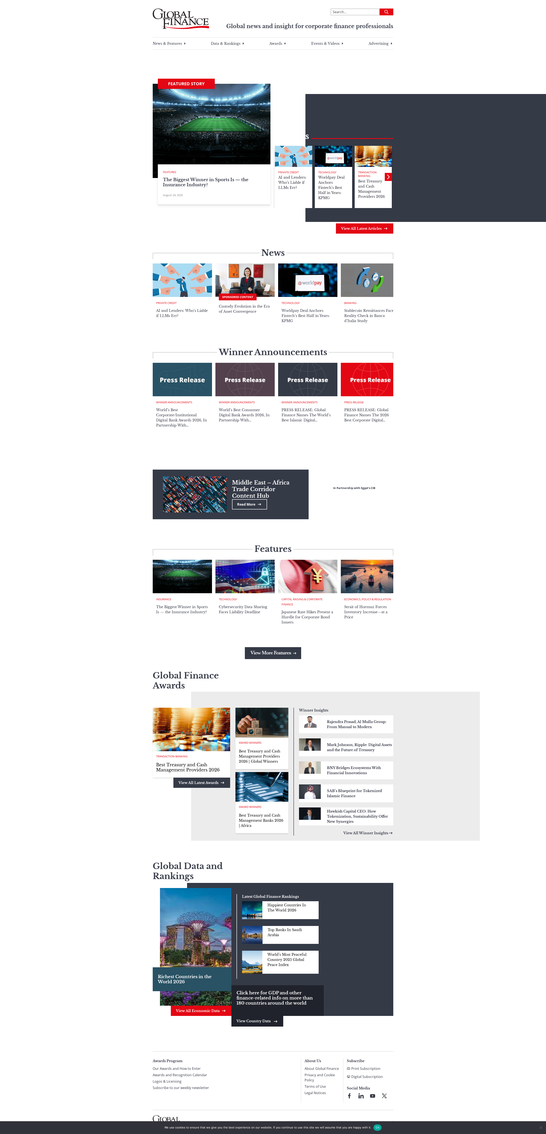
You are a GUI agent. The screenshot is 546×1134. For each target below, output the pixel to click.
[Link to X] (384, 1095)
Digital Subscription (367, 1076)
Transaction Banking (367, 174)
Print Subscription (365, 1068)
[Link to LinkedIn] (361, 1095)
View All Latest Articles (361, 228)
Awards (275, 43)
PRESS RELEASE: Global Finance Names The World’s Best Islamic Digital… (306, 415)
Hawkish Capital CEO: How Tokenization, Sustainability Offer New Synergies (357, 816)
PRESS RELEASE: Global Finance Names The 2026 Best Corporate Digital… (366, 415)
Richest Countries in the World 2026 (185, 979)
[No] (541, 1127)
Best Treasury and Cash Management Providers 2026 (188, 767)
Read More (246, 504)
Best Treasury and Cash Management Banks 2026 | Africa (261, 820)
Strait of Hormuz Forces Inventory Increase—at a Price (366, 612)
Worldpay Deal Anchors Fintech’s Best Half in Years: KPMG (306, 315)
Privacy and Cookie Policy (320, 1077)
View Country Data (254, 1021)
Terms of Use (315, 1086)
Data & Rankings (225, 43)
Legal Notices (315, 1093)
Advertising (379, 43)
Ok (377, 1127)
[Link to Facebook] (349, 1095)
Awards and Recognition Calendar (180, 1075)
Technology (327, 172)
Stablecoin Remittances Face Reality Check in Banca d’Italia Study (369, 315)
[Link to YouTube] (372, 1095)
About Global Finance (322, 1068)
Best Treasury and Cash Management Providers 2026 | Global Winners (259, 756)
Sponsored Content (237, 297)
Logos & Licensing (167, 1081)
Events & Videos (325, 43)
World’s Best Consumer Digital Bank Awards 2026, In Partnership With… (244, 415)
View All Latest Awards (198, 783)
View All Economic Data (198, 1011)
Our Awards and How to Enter (177, 1068)
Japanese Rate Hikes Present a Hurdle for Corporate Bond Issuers (307, 617)
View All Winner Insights (365, 833)
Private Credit (288, 172)
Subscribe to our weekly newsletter (181, 1087)
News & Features (167, 43)
